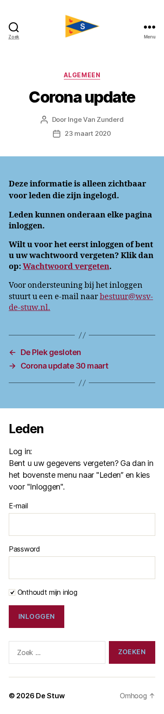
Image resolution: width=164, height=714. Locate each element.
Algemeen (82, 75)
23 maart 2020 (88, 133)
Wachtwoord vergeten (66, 267)
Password (24, 549)
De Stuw (50, 695)
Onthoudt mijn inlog (46, 592)
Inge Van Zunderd (95, 119)
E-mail (18, 505)
